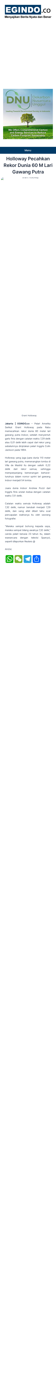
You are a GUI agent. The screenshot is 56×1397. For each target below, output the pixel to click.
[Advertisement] (28, 53)
